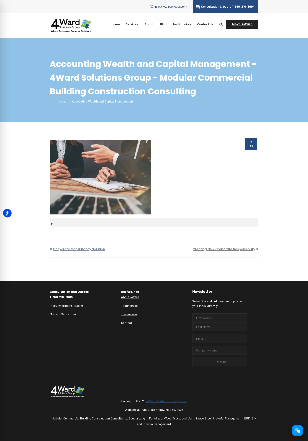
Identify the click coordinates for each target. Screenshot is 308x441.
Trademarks (129, 314)
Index (183, 401)
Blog (163, 24)
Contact (126, 323)
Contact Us (205, 24)
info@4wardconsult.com (170, 6)
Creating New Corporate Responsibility (224, 249)
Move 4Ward (242, 24)
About (149, 24)
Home (115, 24)
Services (132, 24)
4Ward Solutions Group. (162, 401)
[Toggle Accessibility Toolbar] (7, 213)
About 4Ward (130, 297)
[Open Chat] (297, 430)
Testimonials (182, 24)
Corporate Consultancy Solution (79, 249)
